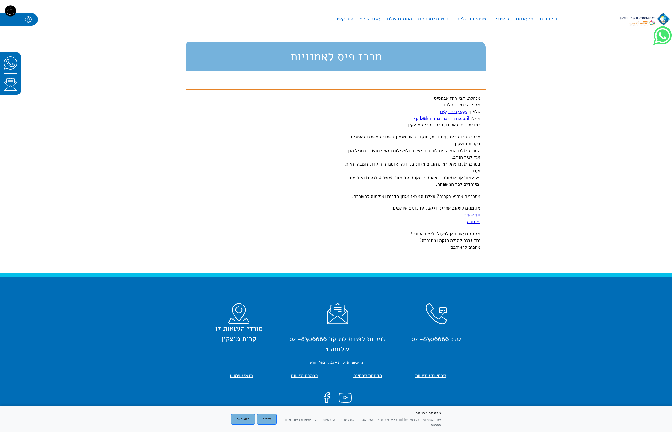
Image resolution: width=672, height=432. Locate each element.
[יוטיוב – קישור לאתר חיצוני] (345, 397)
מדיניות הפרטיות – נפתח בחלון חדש (336, 362)
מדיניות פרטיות (367, 375)
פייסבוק (472, 221)
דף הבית (549, 18)
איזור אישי (14, 19)
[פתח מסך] (10, 10)
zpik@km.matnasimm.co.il (441, 118)
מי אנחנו (524, 18)
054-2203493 (453, 111)
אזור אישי (370, 18)
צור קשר (344, 18)
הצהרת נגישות (304, 375)
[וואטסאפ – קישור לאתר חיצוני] (10, 62)
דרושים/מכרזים (434, 18)
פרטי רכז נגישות (430, 375)
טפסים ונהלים (472, 18)
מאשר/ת (243, 419)
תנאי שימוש (241, 375)
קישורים (500, 18)
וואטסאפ (472, 215)
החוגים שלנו (399, 18)
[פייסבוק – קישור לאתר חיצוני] (326, 397)
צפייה (266, 419)
